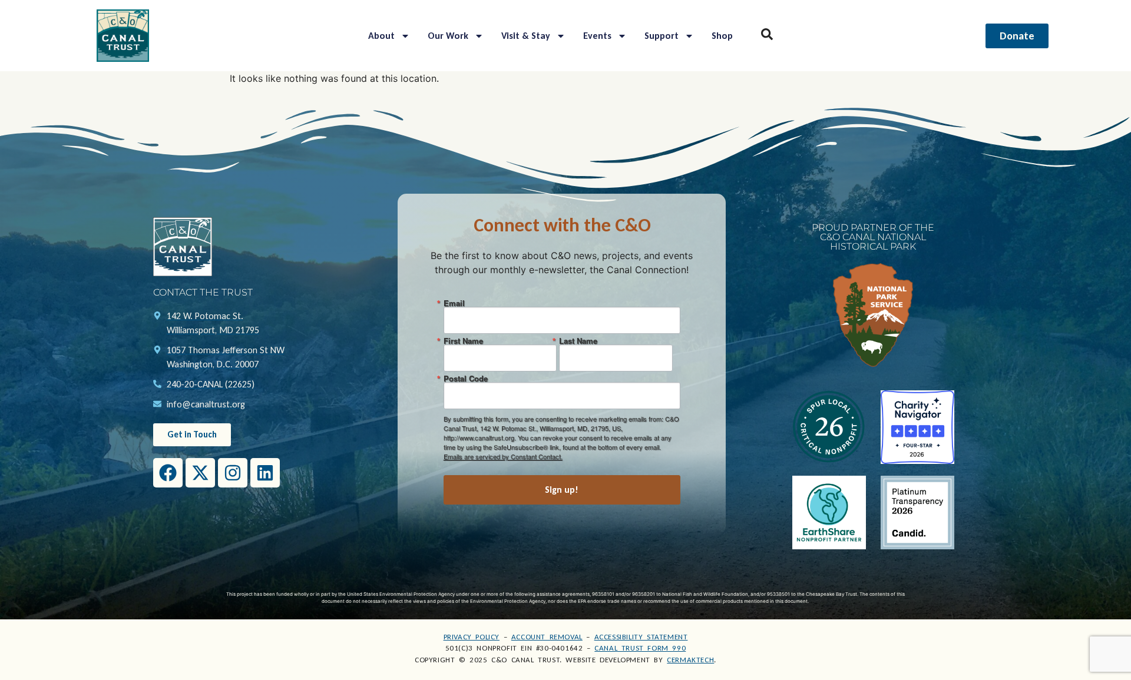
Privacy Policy (472, 636)
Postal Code (466, 378)
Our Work (448, 35)
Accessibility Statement (641, 636)
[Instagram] (232, 472)
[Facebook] (168, 472)
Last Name (578, 340)
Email (454, 303)
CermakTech (690, 659)
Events (597, 35)
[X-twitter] (200, 472)
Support (661, 35)
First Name (463, 340)
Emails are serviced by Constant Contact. (503, 456)
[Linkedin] (265, 472)
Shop (722, 35)
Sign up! (561, 489)
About (381, 35)
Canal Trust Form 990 (640, 647)
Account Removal (547, 636)
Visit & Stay (525, 35)
